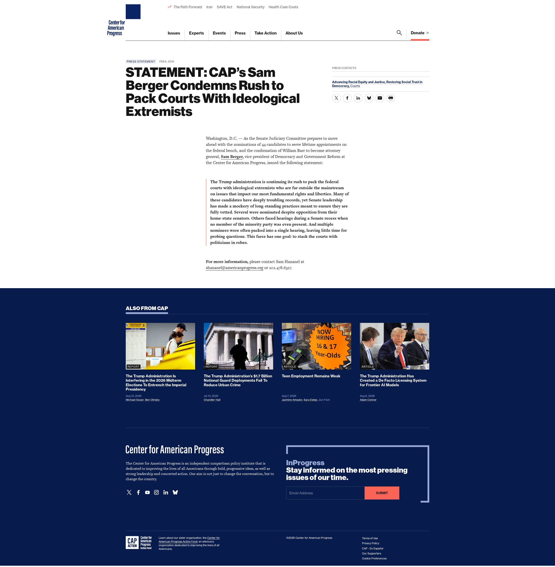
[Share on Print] (390, 98)
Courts (355, 86)
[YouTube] (147, 492)
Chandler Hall (212, 399)
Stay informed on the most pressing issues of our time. (347, 470)
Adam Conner (368, 399)
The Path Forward (188, 7)
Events (219, 33)
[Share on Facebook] (347, 98)
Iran (209, 7)
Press (240, 33)
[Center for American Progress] (134, 20)
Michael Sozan (135, 399)
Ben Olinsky (152, 399)
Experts (196, 33)
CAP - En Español (372, 548)
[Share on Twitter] (336, 98)
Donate (418, 32)
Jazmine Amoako (292, 399)
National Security (250, 7)
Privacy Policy (370, 543)
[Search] (399, 35)
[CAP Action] (140, 542)
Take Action (266, 33)
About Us (294, 33)
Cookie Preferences (374, 558)
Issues (174, 33)
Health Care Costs (283, 7)
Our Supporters (371, 553)
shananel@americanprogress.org (234, 268)
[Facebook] (138, 492)
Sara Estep (310, 399)
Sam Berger (232, 156)
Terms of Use (370, 538)
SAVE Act (224, 7)
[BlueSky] (175, 492)
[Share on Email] (379, 98)
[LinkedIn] (165, 492)
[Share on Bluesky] (369, 98)
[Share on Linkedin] (358, 98)
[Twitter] (129, 492)
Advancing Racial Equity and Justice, (359, 82)
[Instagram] (156, 492)
